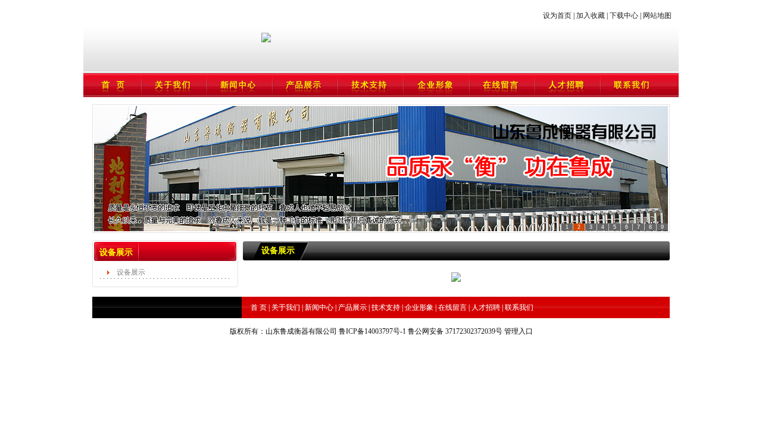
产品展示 (352, 307)
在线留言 (452, 307)
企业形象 (419, 307)
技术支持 (385, 307)
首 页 (259, 307)
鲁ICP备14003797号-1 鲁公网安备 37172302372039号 (420, 331)
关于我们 (285, 307)
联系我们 (519, 307)
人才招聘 (485, 307)
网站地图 (657, 15)
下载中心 (624, 15)
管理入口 (518, 331)
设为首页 (558, 15)
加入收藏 (589, 15)
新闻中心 (319, 307)
